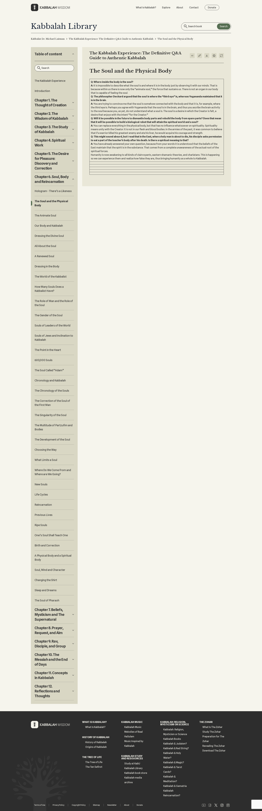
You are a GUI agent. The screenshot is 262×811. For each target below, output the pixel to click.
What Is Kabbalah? (146, 7)
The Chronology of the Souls (52, 390)
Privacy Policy (58, 805)
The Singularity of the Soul (50, 415)
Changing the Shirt (46, 580)
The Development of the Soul (52, 439)
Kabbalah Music (132, 727)
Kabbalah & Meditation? (170, 779)
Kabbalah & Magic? (173, 762)
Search (224, 26)
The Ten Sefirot (93, 766)
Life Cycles (41, 494)
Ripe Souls (41, 525)
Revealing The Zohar (213, 745)
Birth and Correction (47, 545)
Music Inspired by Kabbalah (133, 743)
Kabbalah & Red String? (176, 748)
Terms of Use (39, 805)
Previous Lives (43, 514)
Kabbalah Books (172, 738)
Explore (166, 7)
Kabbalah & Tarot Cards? (172, 769)
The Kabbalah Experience (50, 80)
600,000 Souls (43, 360)
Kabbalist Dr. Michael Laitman (48, 39)
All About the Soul (45, 246)
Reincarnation (43, 504)
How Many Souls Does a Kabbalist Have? (49, 288)
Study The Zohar (211, 731)
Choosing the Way (46, 449)
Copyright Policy (79, 805)
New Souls (41, 484)
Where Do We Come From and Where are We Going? (53, 472)
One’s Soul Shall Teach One (51, 535)
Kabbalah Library (133, 768)
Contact (194, 7)
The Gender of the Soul (48, 315)
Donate (212, 7)
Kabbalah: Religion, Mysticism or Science (175, 732)
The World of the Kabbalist (51, 276)
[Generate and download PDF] (206, 55)
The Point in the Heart (48, 349)
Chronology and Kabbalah (50, 380)
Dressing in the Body (47, 266)
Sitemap (96, 805)
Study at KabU (132, 763)
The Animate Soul (45, 215)
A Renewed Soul (44, 256)
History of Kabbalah (96, 742)
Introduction (42, 91)
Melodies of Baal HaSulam (133, 734)
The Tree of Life (93, 762)
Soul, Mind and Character (50, 569)
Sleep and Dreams (46, 590)
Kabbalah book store (135, 773)
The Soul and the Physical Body (51, 203)
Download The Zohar (213, 750)
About (179, 7)
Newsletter (112, 805)
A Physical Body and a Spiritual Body (53, 557)
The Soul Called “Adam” (49, 370)
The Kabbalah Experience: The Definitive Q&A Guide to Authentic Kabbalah (111, 39)
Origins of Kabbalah (96, 747)
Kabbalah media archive (133, 780)
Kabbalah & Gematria (175, 786)
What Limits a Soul (46, 459)
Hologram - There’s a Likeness (53, 191)
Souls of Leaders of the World (52, 325)
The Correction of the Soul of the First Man (52, 402)
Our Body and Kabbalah (49, 225)
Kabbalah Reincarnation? (171, 793)
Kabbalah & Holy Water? (172, 755)
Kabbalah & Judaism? (175, 743)
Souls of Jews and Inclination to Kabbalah (54, 337)
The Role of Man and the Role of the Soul (54, 303)
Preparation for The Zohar (213, 739)
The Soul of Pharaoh (47, 600)
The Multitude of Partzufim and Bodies (53, 427)
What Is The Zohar (212, 727)
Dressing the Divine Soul (49, 235)
